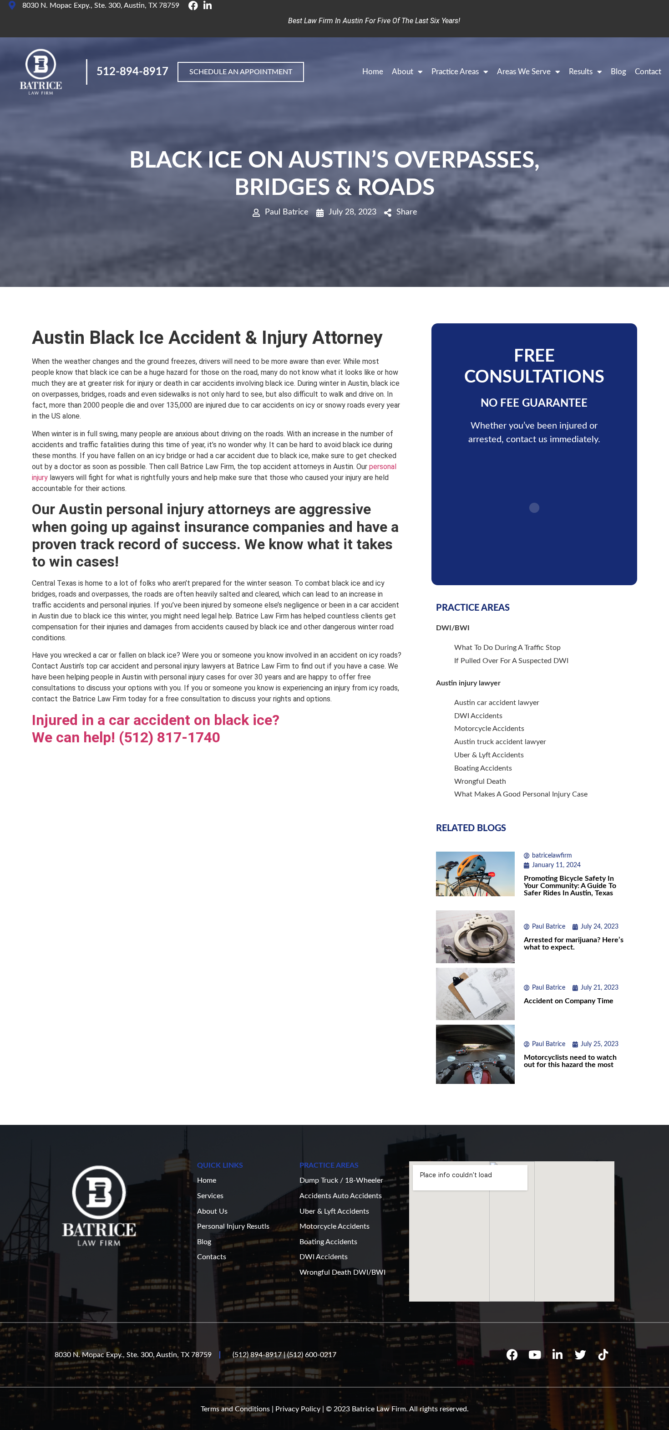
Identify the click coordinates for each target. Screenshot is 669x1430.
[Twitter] (580, 1354)
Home (372, 72)
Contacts (211, 1257)
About (402, 72)
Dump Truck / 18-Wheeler (341, 1180)
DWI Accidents (478, 716)
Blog (618, 72)
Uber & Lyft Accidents (489, 755)
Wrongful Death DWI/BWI (342, 1272)
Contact (648, 72)
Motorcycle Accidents (489, 728)
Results (581, 72)
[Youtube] (534, 1354)
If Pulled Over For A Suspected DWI (511, 660)
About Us (212, 1211)
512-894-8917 (132, 71)
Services (210, 1196)
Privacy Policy (297, 1409)
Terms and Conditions (235, 1409)
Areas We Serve (524, 72)
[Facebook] (512, 1354)
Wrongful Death (480, 781)
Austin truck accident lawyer (500, 742)
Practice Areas (455, 72)
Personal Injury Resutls (233, 1226)
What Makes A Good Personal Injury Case (521, 794)
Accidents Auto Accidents (340, 1196)
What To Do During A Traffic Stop (507, 647)
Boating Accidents (483, 768)
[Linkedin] (557, 1354)
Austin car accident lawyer (496, 702)
